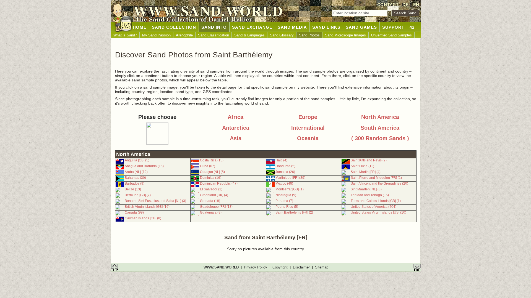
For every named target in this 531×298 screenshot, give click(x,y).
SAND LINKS (326, 27)
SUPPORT (393, 27)
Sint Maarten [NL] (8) (366, 189)
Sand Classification (213, 35)
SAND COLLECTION (174, 27)
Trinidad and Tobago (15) (370, 195)
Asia (235, 138)
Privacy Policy (255, 267)
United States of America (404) (373, 207)
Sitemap (321, 267)
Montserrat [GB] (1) (289, 189)
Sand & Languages (249, 35)
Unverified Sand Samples (391, 35)
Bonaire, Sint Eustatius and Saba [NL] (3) (155, 201)
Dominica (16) (210, 178)
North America (380, 117)
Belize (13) (133, 189)
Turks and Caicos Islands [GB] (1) (376, 201)
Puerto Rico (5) (286, 207)
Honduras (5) (285, 166)
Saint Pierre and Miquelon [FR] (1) (376, 178)
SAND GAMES (361, 27)
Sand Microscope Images (345, 35)
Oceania (308, 138)
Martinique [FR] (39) (290, 178)
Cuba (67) (207, 166)
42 (412, 27)
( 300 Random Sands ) (380, 138)
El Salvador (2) (211, 189)
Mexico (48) (284, 183)
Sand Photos (309, 35)
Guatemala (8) (211, 212)
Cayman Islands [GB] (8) (143, 218)
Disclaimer (301, 267)
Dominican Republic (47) (219, 183)
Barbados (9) (134, 183)
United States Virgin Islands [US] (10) (378, 212)
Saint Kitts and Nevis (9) (369, 160)
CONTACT (388, 4)
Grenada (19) (210, 201)
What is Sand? (125, 35)
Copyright (280, 267)
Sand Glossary (282, 35)
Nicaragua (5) (285, 195)
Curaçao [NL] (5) (212, 172)
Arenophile (184, 35)
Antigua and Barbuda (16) (144, 166)
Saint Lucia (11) (362, 166)
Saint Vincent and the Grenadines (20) (379, 183)
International (308, 128)
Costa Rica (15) (211, 160)
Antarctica (235, 128)
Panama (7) (284, 201)
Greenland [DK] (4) (214, 195)
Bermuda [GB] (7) (138, 195)
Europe (307, 117)
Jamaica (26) (285, 172)
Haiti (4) (281, 160)
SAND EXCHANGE (252, 27)
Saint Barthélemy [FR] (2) (294, 212)
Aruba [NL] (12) (136, 172)
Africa (235, 117)
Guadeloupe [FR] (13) (216, 207)
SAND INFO (214, 27)
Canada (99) (134, 212)
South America (380, 128)
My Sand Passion (156, 35)
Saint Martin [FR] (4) (366, 172)
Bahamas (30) (135, 178)
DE (405, 4)
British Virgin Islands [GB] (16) (147, 207)
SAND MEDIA (292, 27)
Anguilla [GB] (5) (137, 160)
